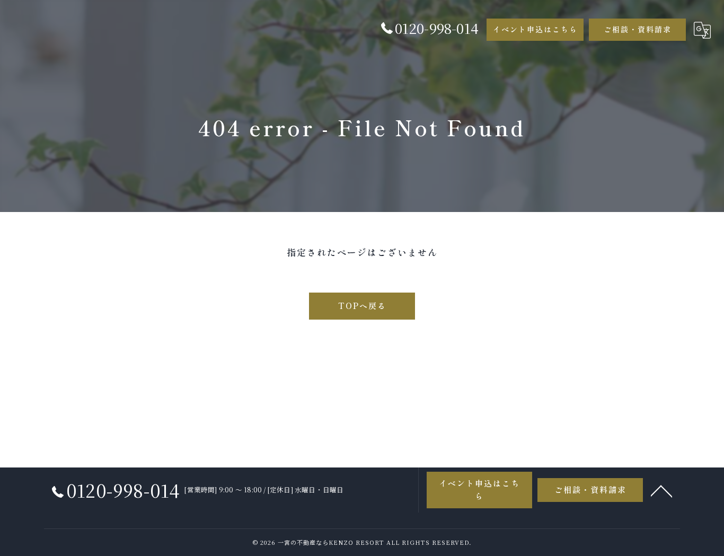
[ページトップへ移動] (661, 490)
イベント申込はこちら (535, 29)
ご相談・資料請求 (638, 29)
